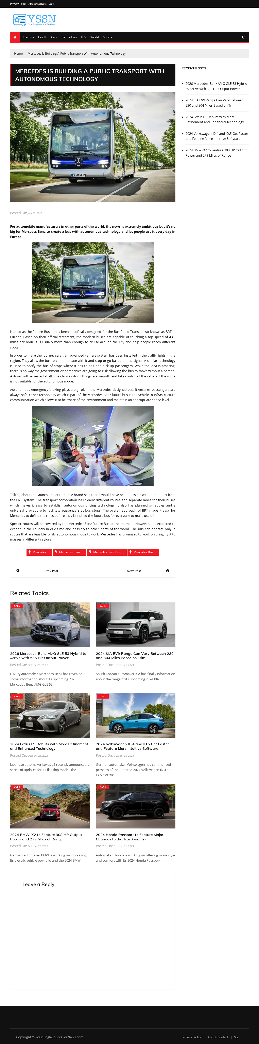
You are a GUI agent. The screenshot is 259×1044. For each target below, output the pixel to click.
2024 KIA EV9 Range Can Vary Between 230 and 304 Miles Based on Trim (135, 655)
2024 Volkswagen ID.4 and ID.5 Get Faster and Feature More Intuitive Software (132, 746)
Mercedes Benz (69, 552)
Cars (54, 37)
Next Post (134, 571)
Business (28, 37)
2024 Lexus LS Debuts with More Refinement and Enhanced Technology (49, 746)
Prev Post (51, 571)
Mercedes (39, 552)
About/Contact (38, 3)
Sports (107, 37)
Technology (69, 37)
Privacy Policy (18, 3)
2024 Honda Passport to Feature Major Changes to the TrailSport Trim (129, 836)
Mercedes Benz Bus (107, 552)
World (94, 37)
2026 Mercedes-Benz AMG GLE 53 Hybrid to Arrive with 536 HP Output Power (48, 655)
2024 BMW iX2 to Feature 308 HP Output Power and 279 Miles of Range (46, 836)
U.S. (83, 37)
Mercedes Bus (143, 552)
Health (42, 37)
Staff (51, 3)
